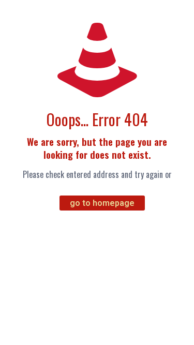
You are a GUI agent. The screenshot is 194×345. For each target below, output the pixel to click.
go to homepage (102, 203)
